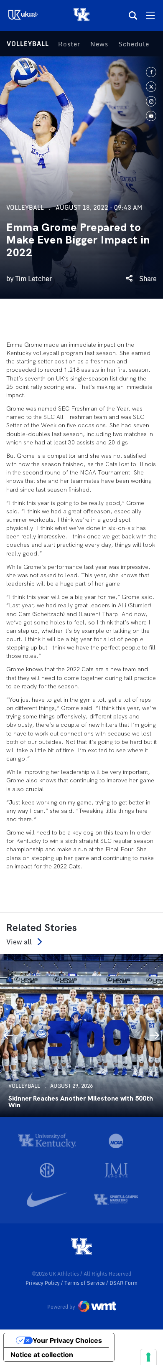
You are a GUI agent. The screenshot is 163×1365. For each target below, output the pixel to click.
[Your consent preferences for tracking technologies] (148, 1357)
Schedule (133, 44)
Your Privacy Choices (67, 1340)
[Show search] (133, 15)
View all (19, 941)
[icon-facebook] (151, 72)
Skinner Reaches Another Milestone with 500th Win (80, 1102)
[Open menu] (150, 15)
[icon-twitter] (151, 86)
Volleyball (28, 43)
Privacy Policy (43, 1283)
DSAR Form (124, 1283)
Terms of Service (85, 1283)
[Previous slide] (8, 1035)
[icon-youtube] (151, 116)
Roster (69, 44)
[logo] (81, 1247)
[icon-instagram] (151, 101)
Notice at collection (41, 1354)
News (99, 44)
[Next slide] (154, 1035)
